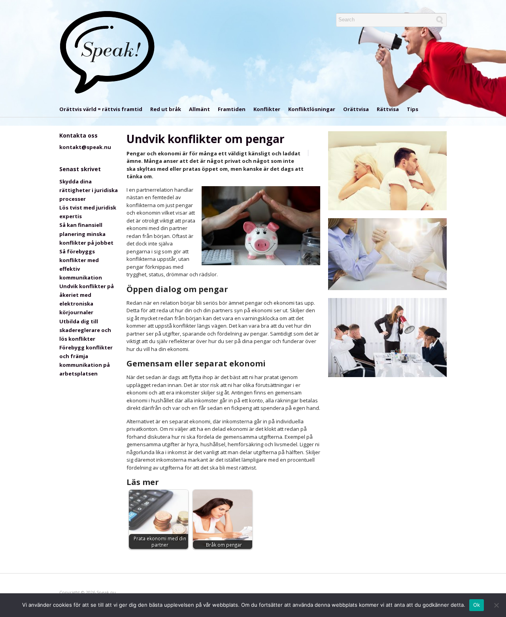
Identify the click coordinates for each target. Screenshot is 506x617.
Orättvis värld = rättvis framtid (100, 109)
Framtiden (231, 109)
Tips (412, 109)
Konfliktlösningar (311, 109)
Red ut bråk (165, 109)
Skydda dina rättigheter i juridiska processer (88, 190)
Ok (476, 605)
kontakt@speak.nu (85, 147)
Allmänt (199, 109)
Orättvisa (356, 109)
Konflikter (266, 109)
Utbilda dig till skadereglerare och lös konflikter (85, 330)
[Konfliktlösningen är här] (107, 52)
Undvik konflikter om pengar (205, 138)
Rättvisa (388, 109)
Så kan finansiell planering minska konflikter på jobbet (86, 233)
